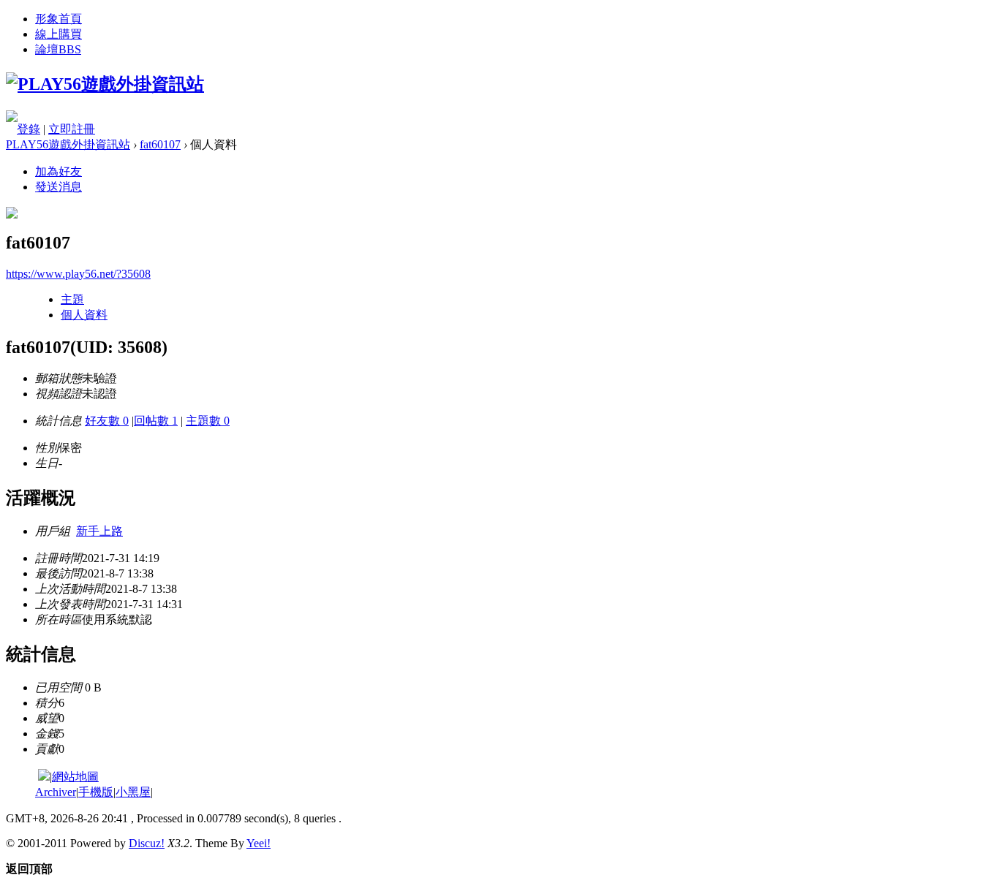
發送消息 (58, 187)
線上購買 (58, 34)
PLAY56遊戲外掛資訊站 (68, 144)
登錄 (28, 129)
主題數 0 (208, 420)
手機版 (95, 792)
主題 (72, 299)
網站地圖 (75, 776)
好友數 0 (107, 420)
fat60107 (160, 144)
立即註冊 (71, 129)
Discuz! (147, 843)
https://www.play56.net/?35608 (78, 274)
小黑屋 (133, 792)
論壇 (58, 49)
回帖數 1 (156, 420)
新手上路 (99, 531)
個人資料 (84, 314)
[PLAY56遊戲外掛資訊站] (105, 84)
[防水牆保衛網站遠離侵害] (44, 776)
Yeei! (258, 843)
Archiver (55, 792)
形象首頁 (58, 18)
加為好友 (58, 171)
